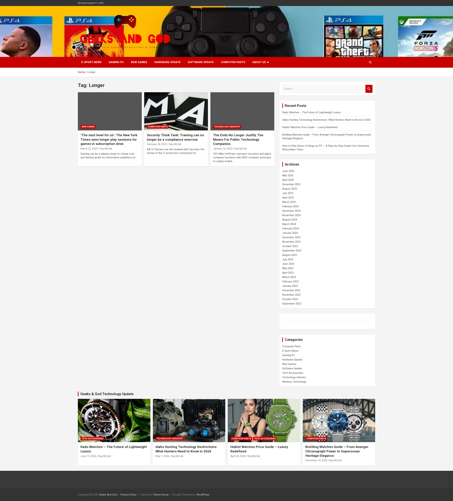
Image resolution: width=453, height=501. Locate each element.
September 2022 (291, 303)
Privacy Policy (128, 494)
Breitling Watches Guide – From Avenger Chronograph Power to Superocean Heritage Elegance (336, 451)
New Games (139, 62)
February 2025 (290, 206)
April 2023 (288, 272)
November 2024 (291, 215)
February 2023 (290, 281)
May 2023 (287, 268)
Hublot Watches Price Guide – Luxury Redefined (310, 127)
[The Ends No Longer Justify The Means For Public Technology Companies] (242, 111)
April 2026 (288, 179)
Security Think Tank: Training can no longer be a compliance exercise (175, 137)
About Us (259, 62)
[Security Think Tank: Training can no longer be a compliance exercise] (176, 111)
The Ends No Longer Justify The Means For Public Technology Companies (238, 139)
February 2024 (290, 228)
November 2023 (291, 241)
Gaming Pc (116, 62)
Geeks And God (108, 494)
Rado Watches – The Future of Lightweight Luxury (311, 112)
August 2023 (289, 255)
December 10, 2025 (316, 460)
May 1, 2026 (162, 456)
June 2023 (288, 263)
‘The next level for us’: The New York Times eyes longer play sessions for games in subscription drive (109, 139)
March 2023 (289, 277)
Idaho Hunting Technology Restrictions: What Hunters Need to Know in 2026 (326, 119)
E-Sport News (91, 62)
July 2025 (287, 193)
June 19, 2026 (88, 456)
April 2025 (288, 197)
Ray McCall (106, 148)
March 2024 (289, 224)
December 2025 (291, 184)
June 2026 (288, 171)
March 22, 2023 (89, 148)
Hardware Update (167, 62)
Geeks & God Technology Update (107, 394)
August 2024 (289, 219)
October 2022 (290, 299)
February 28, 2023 (157, 144)
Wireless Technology (294, 381)
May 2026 (287, 175)
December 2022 (291, 290)
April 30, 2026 (238, 456)
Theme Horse (161, 494)
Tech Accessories (292, 372)
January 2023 (290, 286)
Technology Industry (227, 126)
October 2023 (290, 246)
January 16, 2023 (222, 148)
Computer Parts (233, 62)
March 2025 (289, 202)
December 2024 (291, 210)
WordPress (202, 494)
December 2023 (291, 237)
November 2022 (291, 294)
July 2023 (287, 259)
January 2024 (290, 233)
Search (368, 89)
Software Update (201, 62)
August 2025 (289, 188)
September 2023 (291, 250)
